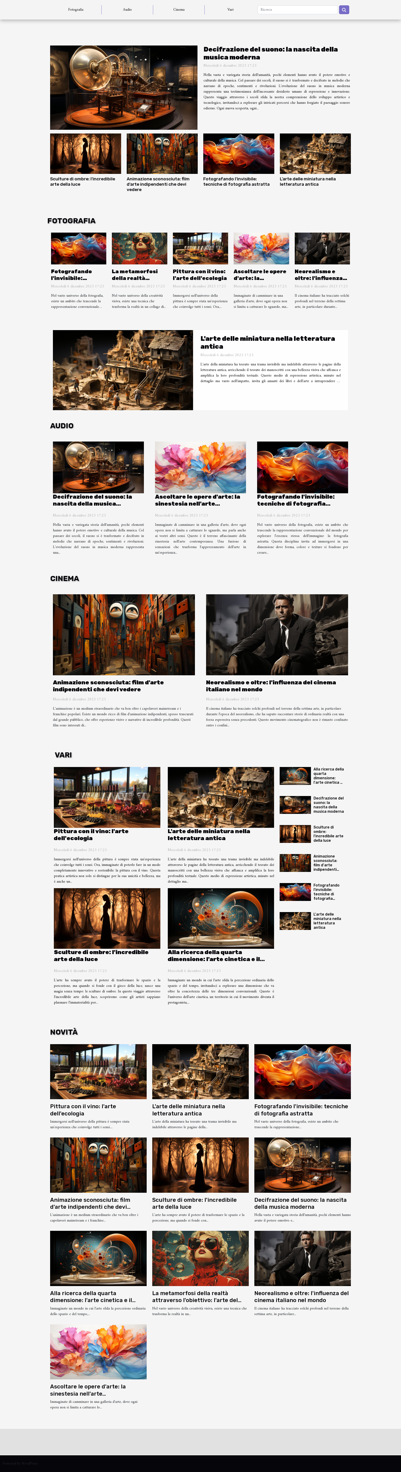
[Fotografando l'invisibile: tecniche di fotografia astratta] (238, 153)
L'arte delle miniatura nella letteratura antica (308, 181)
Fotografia (75, 9)
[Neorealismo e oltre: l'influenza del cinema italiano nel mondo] (322, 248)
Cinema (178, 9)
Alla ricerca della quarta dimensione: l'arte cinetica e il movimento (214, 959)
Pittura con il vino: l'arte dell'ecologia (200, 275)
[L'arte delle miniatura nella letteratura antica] (315, 153)
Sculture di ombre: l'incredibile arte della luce (328, 834)
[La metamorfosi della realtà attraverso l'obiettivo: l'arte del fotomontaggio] (139, 248)
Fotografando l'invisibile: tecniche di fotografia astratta (236, 181)
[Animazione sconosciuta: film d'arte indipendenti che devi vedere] (162, 153)
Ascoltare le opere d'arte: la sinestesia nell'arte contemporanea (197, 503)
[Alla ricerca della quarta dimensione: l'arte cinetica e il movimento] (221, 918)
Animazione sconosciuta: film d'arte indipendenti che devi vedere (158, 184)
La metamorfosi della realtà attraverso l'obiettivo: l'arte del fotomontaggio (195, 1300)
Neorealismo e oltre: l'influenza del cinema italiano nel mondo (322, 282)
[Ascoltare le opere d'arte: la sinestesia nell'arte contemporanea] (261, 248)
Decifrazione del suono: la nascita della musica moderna (92, 503)
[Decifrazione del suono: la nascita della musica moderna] (123, 87)
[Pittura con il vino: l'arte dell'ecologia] (200, 248)
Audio (127, 9)
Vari (230, 9)
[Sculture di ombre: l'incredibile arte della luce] (85, 153)
